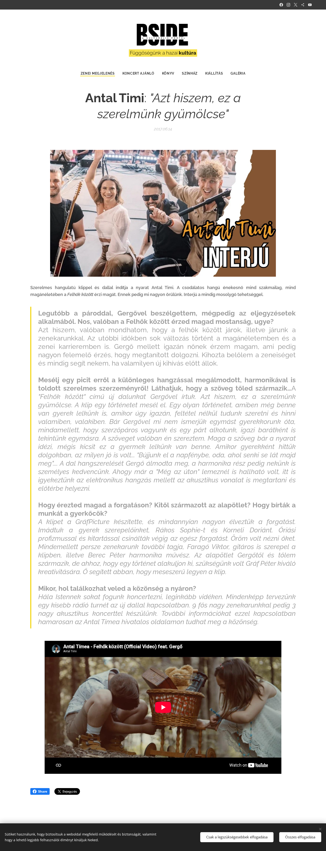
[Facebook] (281, 5)
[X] (296, 5)
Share (42, 791)
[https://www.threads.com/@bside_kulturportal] (303, 5)
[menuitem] (100, 73)
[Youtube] (310, 5)
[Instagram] (288, 5)
